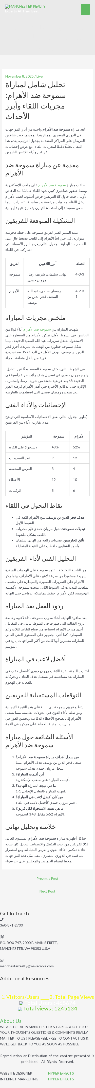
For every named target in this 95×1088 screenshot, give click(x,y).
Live (39, 76)
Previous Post (47, 878)
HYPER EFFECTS (61, 1073)
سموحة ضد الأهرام (52, 185)
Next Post (47, 891)
